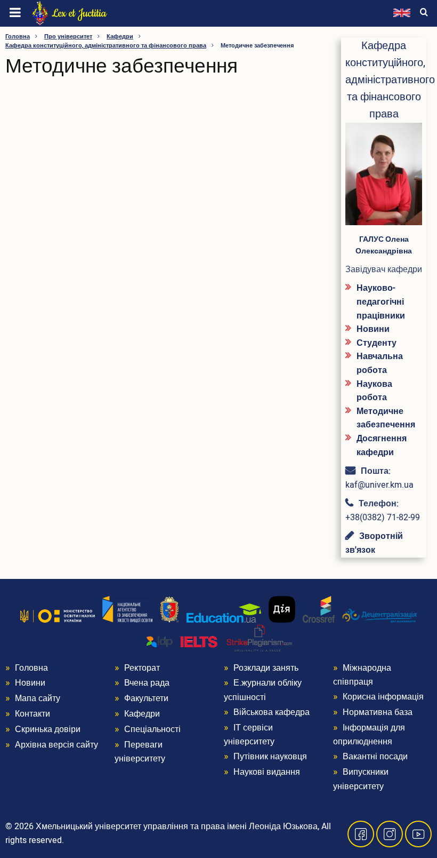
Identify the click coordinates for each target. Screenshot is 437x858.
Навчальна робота (380, 363)
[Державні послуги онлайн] (282, 608)
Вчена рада (146, 683)
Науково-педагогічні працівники (381, 302)
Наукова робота (374, 391)
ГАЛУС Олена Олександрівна (383, 245)
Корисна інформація (383, 696)
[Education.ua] (224, 612)
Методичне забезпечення (386, 418)
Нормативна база (377, 712)
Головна (17, 37)
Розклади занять (265, 668)
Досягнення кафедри (382, 445)
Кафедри (120, 37)
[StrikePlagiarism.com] (259, 637)
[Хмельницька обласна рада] (169, 608)
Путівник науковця (270, 756)
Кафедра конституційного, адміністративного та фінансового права (105, 46)
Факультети (146, 698)
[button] (383, 178)
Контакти (32, 714)
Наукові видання (266, 772)
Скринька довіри (47, 729)
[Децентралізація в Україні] (379, 615)
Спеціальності (152, 729)
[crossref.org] (319, 608)
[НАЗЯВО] (127, 608)
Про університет (68, 37)
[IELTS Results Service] (182, 641)
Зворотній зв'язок (374, 543)
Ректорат (142, 668)
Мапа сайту (37, 698)
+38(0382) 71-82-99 (382, 517)
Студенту (376, 343)
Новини (373, 329)
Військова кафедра (271, 712)
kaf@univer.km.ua (379, 485)
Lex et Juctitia (79, 13)
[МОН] (57, 615)
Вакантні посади (375, 756)
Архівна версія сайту (56, 744)
